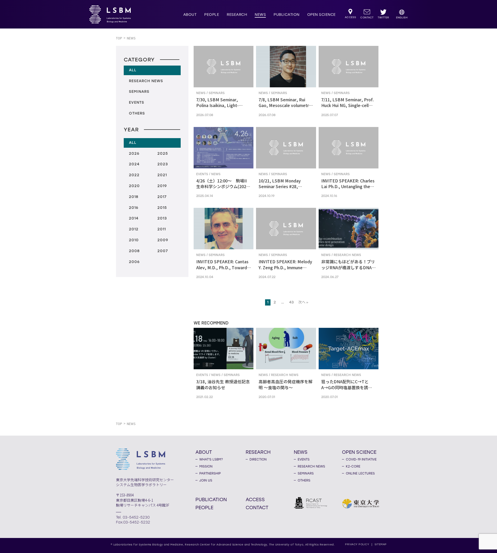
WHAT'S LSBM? (211, 459)
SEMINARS (306, 473)
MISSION (206, 466)
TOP (119, 38)
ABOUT (190, 14)
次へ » (303, 302)
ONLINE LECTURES (360, 473)
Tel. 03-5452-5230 (133, 517)
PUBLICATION (286, 14)
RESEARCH (237, 14)
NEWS (260, 14)
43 (291, 302)
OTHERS (304, 480)
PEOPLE (211, 14)
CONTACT (257, 507)
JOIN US (205, 480)
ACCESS (255, 499)
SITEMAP (381, 544)
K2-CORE (353, 466)
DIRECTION (258, 459)
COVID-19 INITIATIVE (361, 459)
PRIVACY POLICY (357, 544)
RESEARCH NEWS (311, 466)
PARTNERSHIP (210, 473)
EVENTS (304, 459)
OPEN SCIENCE (321, 14)
